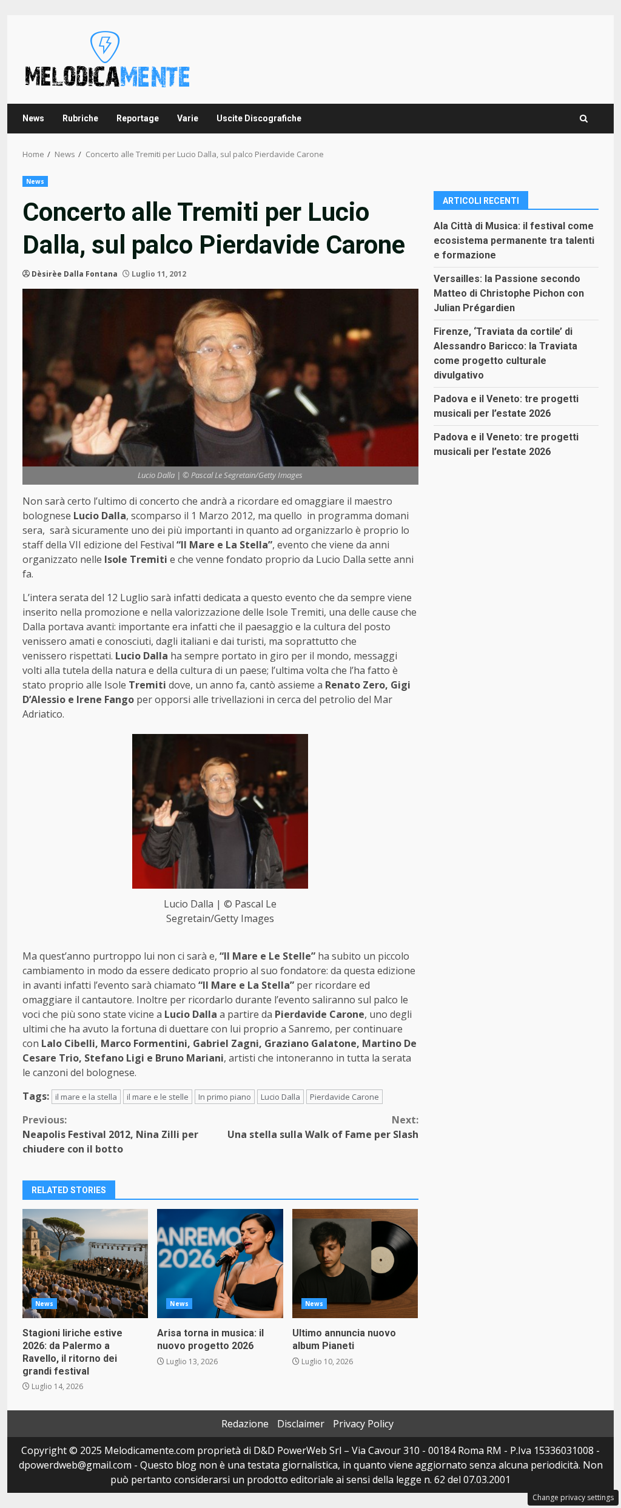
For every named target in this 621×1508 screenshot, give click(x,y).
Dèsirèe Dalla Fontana (75, 274)
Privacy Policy (363, 1423)
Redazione (245, 1423)
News (33, 118)
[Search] (584, 118)
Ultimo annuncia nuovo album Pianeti (355, 1263)
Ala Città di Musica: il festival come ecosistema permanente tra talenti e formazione (514, 240)
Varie (187, 118)
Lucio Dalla (280, 1096)
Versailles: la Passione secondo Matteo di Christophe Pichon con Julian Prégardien (509, 293)
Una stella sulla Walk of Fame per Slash (322, 1127)
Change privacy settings (573, 1497)
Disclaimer (300, 1423)
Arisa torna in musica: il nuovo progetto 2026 (220, 1263)
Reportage (137, 118)
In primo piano (224, 1096)
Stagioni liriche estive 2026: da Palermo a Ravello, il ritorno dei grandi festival (85, 1263)
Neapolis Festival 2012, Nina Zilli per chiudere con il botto (110, 1134)
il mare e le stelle (158, 1096)
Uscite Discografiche (259, 118)
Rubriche (80, 118)
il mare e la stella (86, 1096)
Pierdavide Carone (344, 1096)
